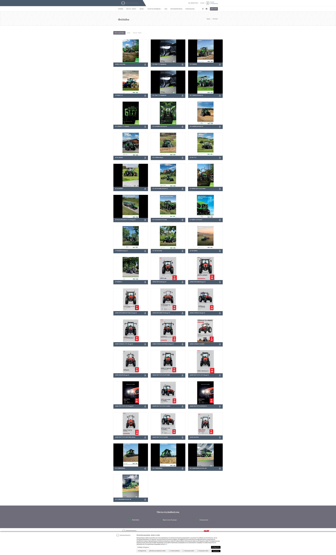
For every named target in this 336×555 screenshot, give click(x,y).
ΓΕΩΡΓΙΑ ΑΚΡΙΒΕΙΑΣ (154, 9)
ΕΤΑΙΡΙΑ (120, 9)
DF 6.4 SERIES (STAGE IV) (160, 126)
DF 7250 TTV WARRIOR (159, 95)
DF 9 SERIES (193, 64)
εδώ (166, 544)
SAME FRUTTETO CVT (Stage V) (199, 375)
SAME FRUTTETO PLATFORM (161, 375)
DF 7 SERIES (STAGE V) (196, 95)
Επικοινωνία (204, 520)
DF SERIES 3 (118, 281)
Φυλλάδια (135, 520)
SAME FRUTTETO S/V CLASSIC (161, 406)
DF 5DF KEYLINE (157, 250)
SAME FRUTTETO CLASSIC (160, 437)
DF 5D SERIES (119, 188)
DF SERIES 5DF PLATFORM (197, 188)
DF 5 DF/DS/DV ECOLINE (160, 219)
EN (203, 3)
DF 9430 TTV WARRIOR (159, 64)
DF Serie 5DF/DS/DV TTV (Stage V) (125, 219)
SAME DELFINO (194, 437)
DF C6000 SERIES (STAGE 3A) (198, 468)
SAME (142, 9)
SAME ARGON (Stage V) (122, 375)
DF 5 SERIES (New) (158, 157)
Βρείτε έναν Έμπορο (170, 520)
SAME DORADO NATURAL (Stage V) (163, 344)
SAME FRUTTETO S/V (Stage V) (124, 406)
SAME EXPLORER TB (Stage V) (161, 313)
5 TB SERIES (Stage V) (121, 250)
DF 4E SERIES (193, 250)
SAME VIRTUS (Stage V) (159, 281)
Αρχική (208, 19)
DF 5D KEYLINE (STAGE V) (160, 188)
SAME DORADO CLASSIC (197, 344)
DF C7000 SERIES (157, 468)
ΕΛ (201, 3)
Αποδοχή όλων (216, 547)
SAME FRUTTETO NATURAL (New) (125, 437)
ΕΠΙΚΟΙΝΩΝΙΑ (190, 9)
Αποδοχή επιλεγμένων (143, 547)
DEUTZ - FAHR (131, 9)
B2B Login (214, 8)
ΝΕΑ (165, 9)
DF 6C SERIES (119, 157)
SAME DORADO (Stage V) (197, 313)
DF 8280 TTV (119, 95)
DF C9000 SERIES (120, 468)
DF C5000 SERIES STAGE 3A (123, 499)
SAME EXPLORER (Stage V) (197, 281)
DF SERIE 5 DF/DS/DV (196, 219)
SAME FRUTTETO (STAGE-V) (198, 406)
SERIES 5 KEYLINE (120, 64)
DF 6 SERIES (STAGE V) (196, 126)
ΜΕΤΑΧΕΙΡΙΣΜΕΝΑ (176, 9)
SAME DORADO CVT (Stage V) (124, 344)
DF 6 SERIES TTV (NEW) (122, 126)
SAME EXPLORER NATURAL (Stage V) (126, 313)
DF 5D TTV (193, 157)
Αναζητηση (194, 3)
